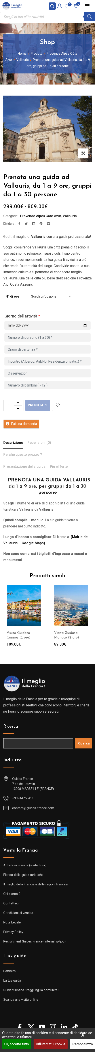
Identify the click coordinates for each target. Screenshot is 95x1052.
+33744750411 (23, 798)
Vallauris (70, 216)
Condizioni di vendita (18, 913)
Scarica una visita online (20, 1000)
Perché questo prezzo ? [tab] (22, 454)
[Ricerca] (89, 16)
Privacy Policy (13, 932)
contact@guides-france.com (33, 808)
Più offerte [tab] (59, 466)
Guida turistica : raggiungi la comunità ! (31, 990)
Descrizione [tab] (13, 442)
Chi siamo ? (12, 894)
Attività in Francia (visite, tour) (24, 865)
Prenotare (38, 405)
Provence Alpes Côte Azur (40, 216)
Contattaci (11, 903)
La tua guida (12, 981)
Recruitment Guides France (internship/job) (34, 941)
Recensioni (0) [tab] (39, 442)
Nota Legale (12, 922)
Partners (9, 971)
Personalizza (82, 1044)
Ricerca (10, 726)
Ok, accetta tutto (16, 1044)
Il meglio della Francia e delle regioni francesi (35, 884)
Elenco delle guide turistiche (23, 875)
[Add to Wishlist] (57, 405)
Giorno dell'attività (22, 316)
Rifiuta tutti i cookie (50, 1044)
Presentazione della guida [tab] (24, 466)
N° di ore (12, 296)
